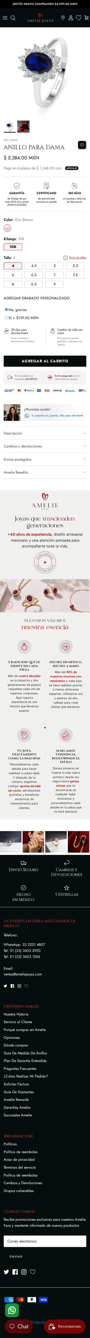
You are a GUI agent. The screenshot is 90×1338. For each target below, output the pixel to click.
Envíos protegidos (17, 459)
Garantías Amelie (17, 1107)
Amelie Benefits (16, 472)
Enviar (16, 1256)
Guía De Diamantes (19, 1092)
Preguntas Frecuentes (20, 1068)
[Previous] (7, 841)
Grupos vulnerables (18, 1190)
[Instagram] (19, 986)
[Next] (83, 841)
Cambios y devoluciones (23, 446)
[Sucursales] (63, 18)
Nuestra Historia (16, 1014)
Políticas (10, 1144)
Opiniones (12, 1037)
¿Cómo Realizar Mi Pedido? (26, 1076)
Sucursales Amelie (18, 1115)
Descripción (13, 433)
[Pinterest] (26, 986)
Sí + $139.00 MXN (24, 317)
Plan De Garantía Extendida (25, 1060)
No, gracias (18, 309)
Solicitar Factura (16, 1084)
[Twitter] (5, 986)
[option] (45, 73)
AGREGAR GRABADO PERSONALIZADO (37, 298)
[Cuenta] (70, 18)
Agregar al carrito (45, 361)
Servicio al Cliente (18, 1021)
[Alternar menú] (5, 18)
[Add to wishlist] (82, 145)
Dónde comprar (16, 1045)
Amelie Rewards (16, 1099)
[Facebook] (12, 986)
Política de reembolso (21, 1152)
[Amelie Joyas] (40, 18)
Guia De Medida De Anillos (25, 1053)
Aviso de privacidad (19, 1159)
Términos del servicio (20, 1167)
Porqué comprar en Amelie (25, 1029)
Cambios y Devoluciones (23, 1183)
